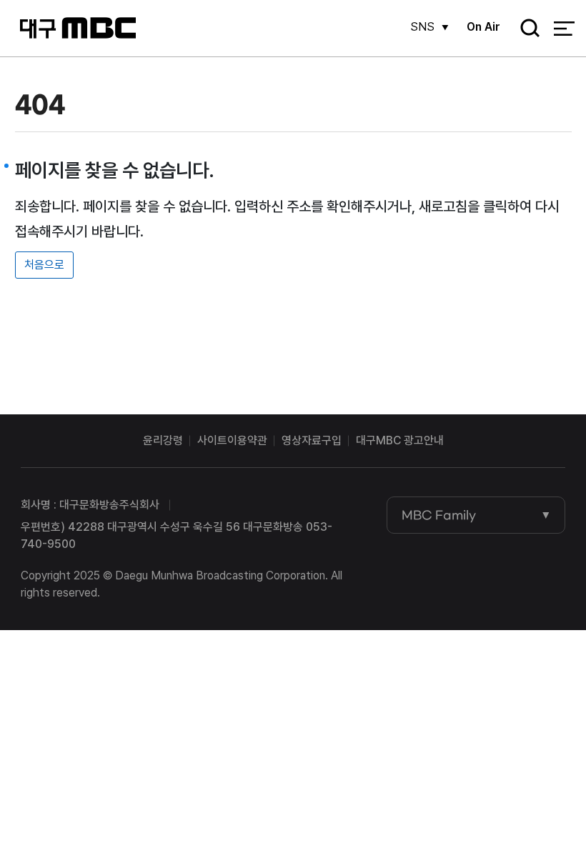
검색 (525, 29)
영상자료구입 (312, 440)
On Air (483, 27)
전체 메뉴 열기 (564, 28)
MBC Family (439, 515)
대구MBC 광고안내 (400, 440)
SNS (422, 27)
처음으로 (44, 264)
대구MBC (77, 28)
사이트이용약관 (232, 440)
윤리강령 (163, 440)
